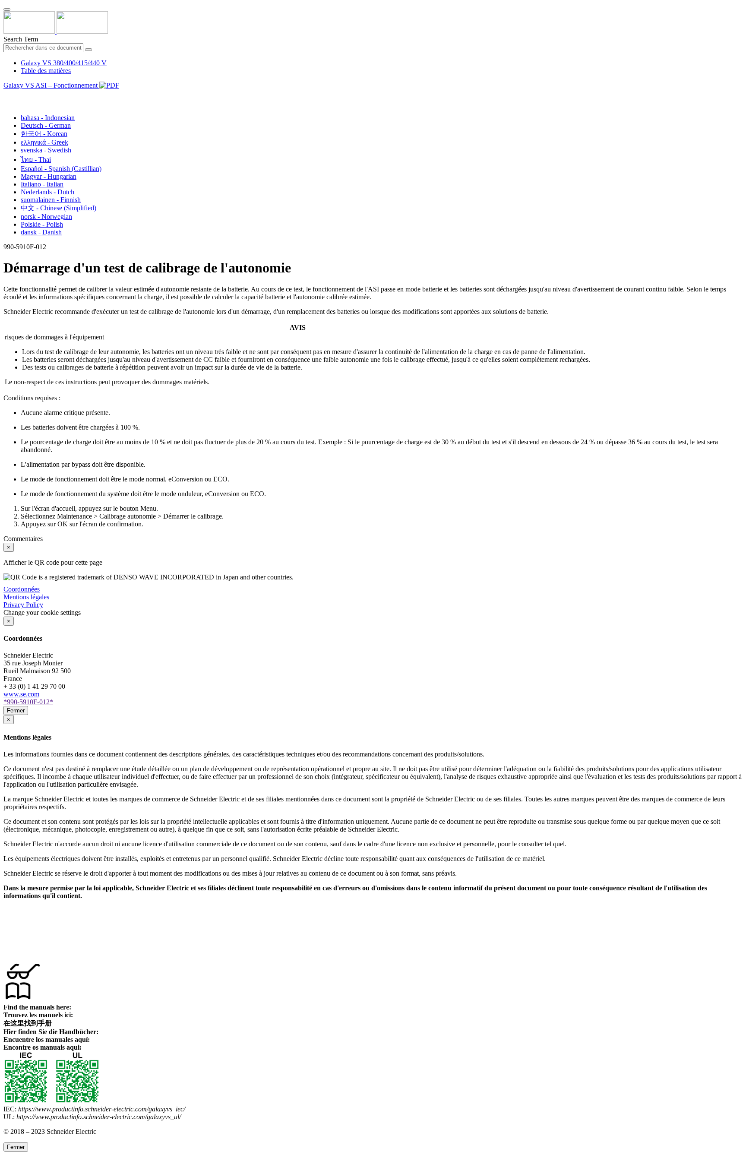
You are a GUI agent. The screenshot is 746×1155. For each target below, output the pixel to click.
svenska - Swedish (46, 150)
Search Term (20, 39)
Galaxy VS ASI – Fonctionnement (51, 85)
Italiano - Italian (42, 184)
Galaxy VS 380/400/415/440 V (64, 62)
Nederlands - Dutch (47, 192)
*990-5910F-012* (28, 702)
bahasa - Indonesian (48, 117)
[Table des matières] (6, 95)
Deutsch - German (46, 125)
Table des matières (46, 70)
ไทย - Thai (36, 159)
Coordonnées (21, 589)
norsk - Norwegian (46, 216)
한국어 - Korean (44, 133)
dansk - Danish (41, 232)
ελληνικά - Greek (44, 142)
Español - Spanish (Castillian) (61, 168)
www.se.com (21, 694)
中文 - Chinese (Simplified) (58, 208)
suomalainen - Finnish (51, 199)
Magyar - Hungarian (48, 176)
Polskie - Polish (42, 224)
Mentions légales (26, 597)
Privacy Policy (23, 604)
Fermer (16, 710)
